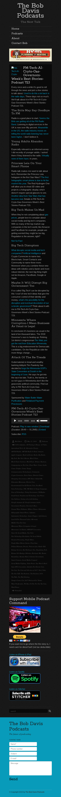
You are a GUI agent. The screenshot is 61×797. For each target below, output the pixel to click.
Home (15, 29)
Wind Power (15, 587)
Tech (40, 570)
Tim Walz (14, 577)
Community (35, 472)
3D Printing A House (33, 445)
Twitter (40, 580)
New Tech (30, 533)
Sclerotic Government (36, 557)
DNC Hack (31, 479)
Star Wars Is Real (41, 563)
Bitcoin (26, 458)
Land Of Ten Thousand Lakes (20, 519)
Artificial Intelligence (32, 253)
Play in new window (29, 426)
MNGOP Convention (34, 529)
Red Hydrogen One (29, 550)
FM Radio (41, 492)
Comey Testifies (16, 468)
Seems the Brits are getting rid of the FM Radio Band (30, 121)
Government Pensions (18, 506)
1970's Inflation (20, 445)
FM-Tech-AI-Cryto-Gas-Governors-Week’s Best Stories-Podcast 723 (27, 75)
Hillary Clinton (33, 509)
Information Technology (19, 516)
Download (44, 426)
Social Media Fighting (18, 563)
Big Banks (41, 455)
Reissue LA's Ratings (18, 553)
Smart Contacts (16, 560)
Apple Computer (16, 455)
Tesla (44, 570)
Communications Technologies (21, 472)
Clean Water (33, 465)
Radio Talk (42, 546)
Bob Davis (18, 441)
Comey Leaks (42, 465)
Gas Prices (40, 496)
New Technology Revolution (20, 536)
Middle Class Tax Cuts (18, 523)
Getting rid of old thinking (29, 499)
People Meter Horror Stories (20, 543)
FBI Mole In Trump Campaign (37, 489)
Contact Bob (19, 43)
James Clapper (33, 516)
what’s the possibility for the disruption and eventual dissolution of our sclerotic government (30, 303)
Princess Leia (33, 546)
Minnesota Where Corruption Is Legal (23, 526)
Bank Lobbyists (28, 455)
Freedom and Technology (28, 496)
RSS (24, 434)
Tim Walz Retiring (24, 577)
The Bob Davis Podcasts (30, 11)
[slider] (44, 420)
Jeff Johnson (42, 516)
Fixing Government (31, 492)
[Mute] (38, 420)
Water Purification (17, 584)
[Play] (15, 420)
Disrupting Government (19, 479)
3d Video (44, 445)
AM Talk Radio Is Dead (29, 451)
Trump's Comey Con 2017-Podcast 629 (24, 580)
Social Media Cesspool (29, 560)
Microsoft (34, 519)
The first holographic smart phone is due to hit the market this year (30, 180)
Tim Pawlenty (25, 573)
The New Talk (15, 573)
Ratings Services (16, 550)
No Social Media (35, 536)
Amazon (40, 451)
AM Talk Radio (16, 451)
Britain (37, 462)
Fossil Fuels (15, 496)
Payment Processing (17, 540)
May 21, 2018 (32, 441)
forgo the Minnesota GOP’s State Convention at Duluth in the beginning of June (29, 371)
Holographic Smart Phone (20, 512)
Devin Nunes (28, 475)
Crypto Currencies (17, 475)
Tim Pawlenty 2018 (36, 573)
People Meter (29, 540)
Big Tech (14, 458)
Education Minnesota (18, 482)
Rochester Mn (36, 553)
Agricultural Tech (17, 448)
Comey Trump (26, 468)
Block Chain (34, 458)
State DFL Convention (18, 567)
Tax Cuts (14, 570)
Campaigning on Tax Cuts (19, 465)
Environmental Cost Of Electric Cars (23, 485)
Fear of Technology (17, 492)
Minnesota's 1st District (18, 529)
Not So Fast (16, 241)
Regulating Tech (41, 550)
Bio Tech (21, 458)
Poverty (25, 546)
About (15, 38)
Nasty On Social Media (18, 533)
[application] (30, 421)
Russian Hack (24, 557)
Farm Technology (17, 489)
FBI (25, 489)
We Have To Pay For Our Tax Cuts (35, 584)
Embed (42, 429)
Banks (36, 455)
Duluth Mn (38, 479)
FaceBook (39, 485)
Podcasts (17, 33)
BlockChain (30, 462)
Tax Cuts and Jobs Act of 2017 (28, 570)
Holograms (42, 509)
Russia (44, 553)
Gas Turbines (15, 499)
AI (24, 448)
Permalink (18, 590)
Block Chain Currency (18, 462)
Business (43, 462)
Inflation (32, 512)
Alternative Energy (32, 448)
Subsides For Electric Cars (35, 567)
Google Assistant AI (17, 502)
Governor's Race (31, 506)
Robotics (28, 553)
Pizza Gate (33, 543)
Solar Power (31, 563)
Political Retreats (16, 546)
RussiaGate (15, 557)
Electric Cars (30, 482)
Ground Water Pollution (19, 509)
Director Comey (38, 475)
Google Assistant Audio (32, 502)
